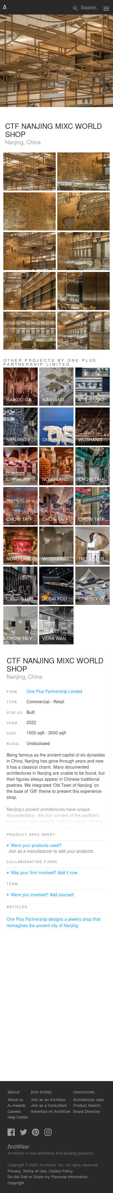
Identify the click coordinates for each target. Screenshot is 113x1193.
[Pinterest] (35, 1134)
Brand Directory (86, 1111)
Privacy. (15, 1171)
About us (15, 1099)
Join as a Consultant (49, 1105)
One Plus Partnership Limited (54, 691)
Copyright (16, 1182)
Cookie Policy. (61, 1171)
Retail (58, 701)
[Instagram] (48, 1134)
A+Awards (17, 1105)
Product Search (86, 1105)
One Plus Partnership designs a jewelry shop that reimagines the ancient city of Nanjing (53, 922)
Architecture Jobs (88, 1099)
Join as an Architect (48, 1099)
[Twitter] (23, 1134)
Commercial (38, 701)
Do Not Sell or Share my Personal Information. (48, 1176)
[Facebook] (11, 1134)
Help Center (18, 1117)
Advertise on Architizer (51, 1111)
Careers (14, 1111)
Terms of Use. (35, 1171)
